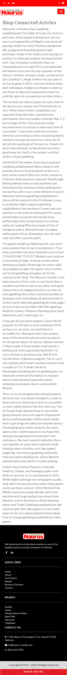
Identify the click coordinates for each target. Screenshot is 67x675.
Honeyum (10, 619)
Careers (9, 587)
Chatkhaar (10, 623)
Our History (11, 578)
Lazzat (8, 610)
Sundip (8, 606)
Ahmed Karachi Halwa (16, 613)
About (8, 574)
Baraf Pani (10, 616)
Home (8, 571)
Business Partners (14, 584)
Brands (8, 581)
